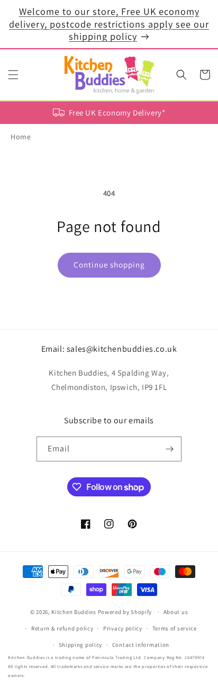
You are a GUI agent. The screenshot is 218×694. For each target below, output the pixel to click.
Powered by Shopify (125, 612)
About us (176, 612)
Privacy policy (122, 628)
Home (21, 136)
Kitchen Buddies (73, 612)
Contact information (140, 644)
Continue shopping (109, 265)
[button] (13, 74)
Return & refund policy (62, 628)
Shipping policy (81, 644)
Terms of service (174, 628)
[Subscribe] (169, 449)
